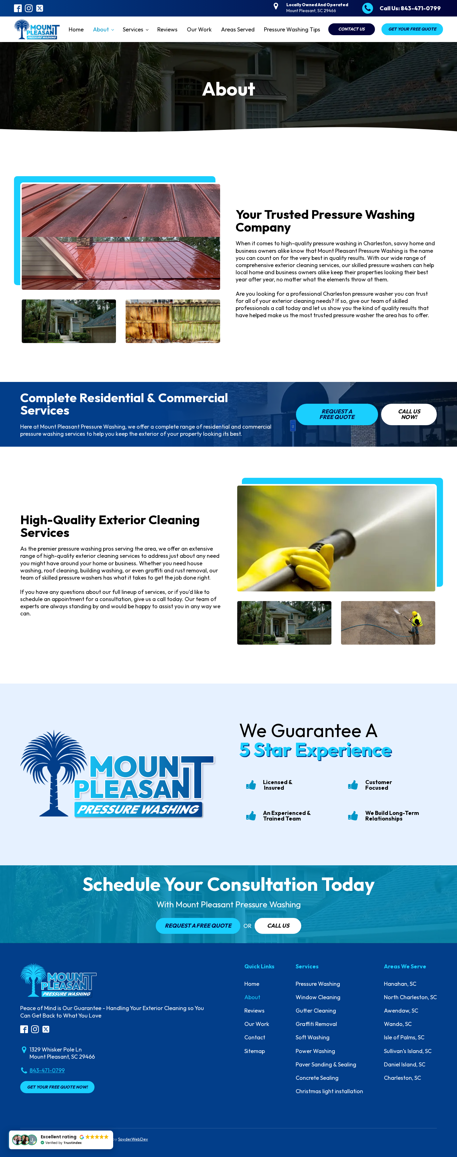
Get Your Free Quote (412, 28)
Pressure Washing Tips (292, 29)
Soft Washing (313, 1037)
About (101, 29)
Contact (254, 1037)
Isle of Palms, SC (404, 1037)
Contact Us (351, 28)
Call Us (278, 925)
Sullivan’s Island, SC (408, 1051)
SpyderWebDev (133, 1138)
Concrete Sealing (317, 1077)
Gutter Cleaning (316, 1010)
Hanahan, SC (400, 983)
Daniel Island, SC (404, 1064)
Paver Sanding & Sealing (326, 1064)
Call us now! (409, 414)
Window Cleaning (318, 997)
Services (133, 29)
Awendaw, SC (401, 1010)
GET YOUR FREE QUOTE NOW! (57, 1086)
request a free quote (336, 414)
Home (76, 29)
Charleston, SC (402, 1077)
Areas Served (238, 29)
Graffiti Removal (316, 1024)
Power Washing (315, 1051)
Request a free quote (198, 925)
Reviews (167, 29)
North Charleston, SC (410, 997)
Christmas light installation (329, 1091)
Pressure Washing (318, 983)
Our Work (199, 29)
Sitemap (254, 1051)
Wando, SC (398, 1024)
